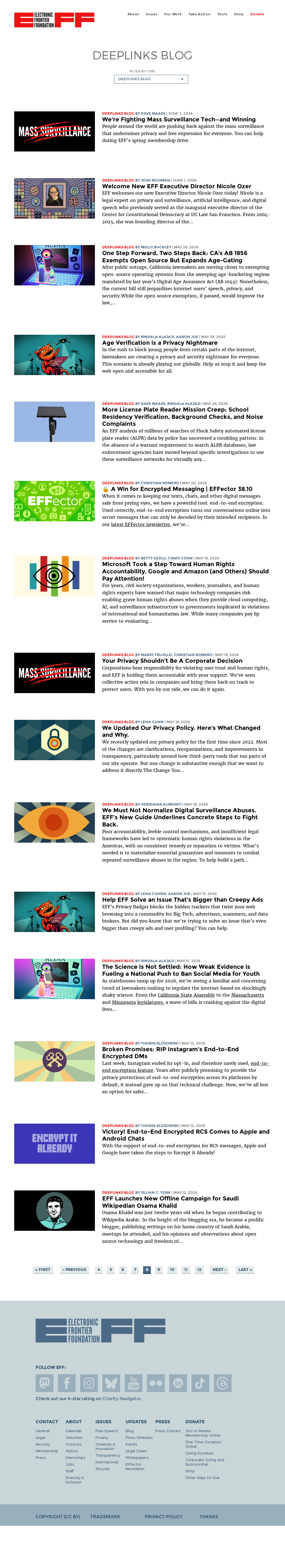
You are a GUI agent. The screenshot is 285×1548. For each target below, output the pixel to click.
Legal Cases (136, 1451)
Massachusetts (247, 995)
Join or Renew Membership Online (202, 1433)
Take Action (199, 14)
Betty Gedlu (153, 558)
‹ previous (74, 1269)
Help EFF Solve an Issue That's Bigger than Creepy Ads (182, 899)
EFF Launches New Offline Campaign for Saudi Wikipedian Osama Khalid (170, 1202)
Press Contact (168, 1431)
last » (245, 1269)
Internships (75, 1457)
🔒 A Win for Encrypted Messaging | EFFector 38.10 (177, 488)
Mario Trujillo (156, 655)
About (133, 14)
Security (43, 1444)
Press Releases (139, 1437)
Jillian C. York (156, 1192)
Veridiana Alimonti (161, 804)
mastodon (44, 1383)
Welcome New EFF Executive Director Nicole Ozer (176, 186)
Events (131, 1444)
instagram (89, 1383)
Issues (152, 14)
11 (186, 1269)
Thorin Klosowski (160, 1043)
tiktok (200, 1383)
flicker (156, 1383)
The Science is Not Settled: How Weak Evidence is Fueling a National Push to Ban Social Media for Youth (181, 970)
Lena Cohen (153, 894)
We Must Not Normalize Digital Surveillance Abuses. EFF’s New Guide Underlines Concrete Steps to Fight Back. (180, 817)
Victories (74, 1444)
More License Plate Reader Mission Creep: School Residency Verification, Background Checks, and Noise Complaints (182, 416)
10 (172, 1269)
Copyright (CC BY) (58, 1516)
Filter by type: (143, 71)
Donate (257, 14)
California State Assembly (186, 995)
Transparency (107, 1455)
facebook (67, 1383)
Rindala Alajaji (157, 337)
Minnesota (124, 1002)
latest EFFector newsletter (140, 524)
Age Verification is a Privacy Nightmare (160, 342)
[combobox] (151, 79)
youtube (133, 1383)
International (106, 1462)
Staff (70, 1471)
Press (41, 1457)
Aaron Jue (187, 337)
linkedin (178, 1383)
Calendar (74, 1431)
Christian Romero (160, 483)
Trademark (105, 1516)
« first (42, 1269)
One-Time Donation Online (203, 1444)
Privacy (101, 1437)
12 (199, 1269)
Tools (222, 14)
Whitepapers (137, 1457)
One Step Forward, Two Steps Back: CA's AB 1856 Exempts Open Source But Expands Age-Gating (174, 257)
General (43, 1431)
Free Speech (106, 1431)
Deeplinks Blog (118, 113)
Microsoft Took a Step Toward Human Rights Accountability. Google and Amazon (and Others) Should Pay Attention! (185, 571)
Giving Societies (199, 1453)
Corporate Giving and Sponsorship (204, 1461)
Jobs (70, 1464)
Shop (239, 14)
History (72, 1451)
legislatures (150, 1002)
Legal (40, 1437)
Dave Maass (153, 113)
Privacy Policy (164, 1516)
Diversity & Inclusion (75, 1479)
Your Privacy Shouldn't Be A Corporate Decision (172, 660)
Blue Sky (111, 1383)
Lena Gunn (152, 722)
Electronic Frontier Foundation (54, 21)
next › (219, 1269)
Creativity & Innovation (105, 1446)
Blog (130, 1431)
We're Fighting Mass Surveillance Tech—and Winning (179, 119)
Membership (47, 1451)
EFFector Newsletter (135, 1466)
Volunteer (74, 1437)
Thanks (208, 1516)
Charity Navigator (121, 1398)
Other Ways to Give (202, 1477)
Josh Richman (155, 180)
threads (223, 1383)
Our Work (172, 14)
